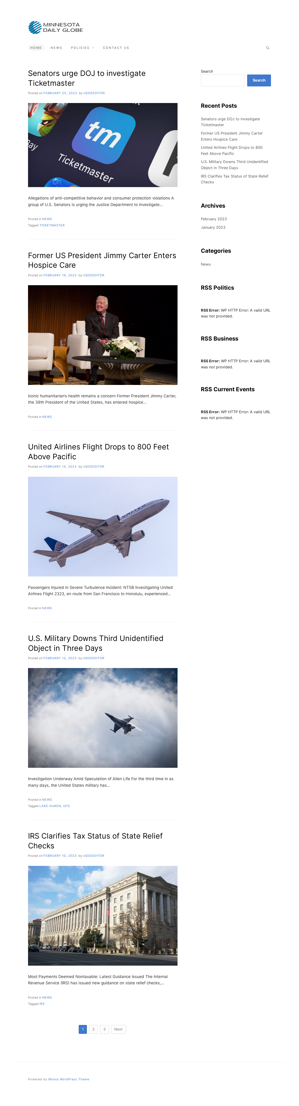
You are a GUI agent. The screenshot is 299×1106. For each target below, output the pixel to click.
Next (118, 1029)
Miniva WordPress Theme (68, 1079)
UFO (66, 806)
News (56, 48)
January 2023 (213, 227)
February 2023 (214, 219)
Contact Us (116, 48)
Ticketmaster (52, 225)
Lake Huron (50, 806)
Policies (80, 48)
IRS (42, 1004)
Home (36, 48)
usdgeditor (94, 93)
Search (207, 71)
